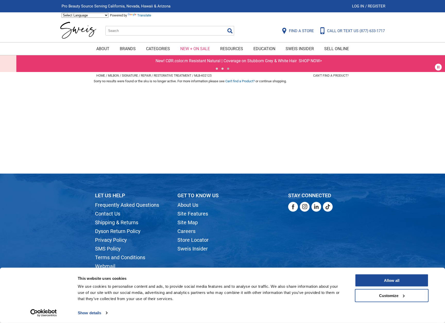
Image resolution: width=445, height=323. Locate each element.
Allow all (391, 280)
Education (264, 48)
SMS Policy (108, 249)
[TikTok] (328, 207)
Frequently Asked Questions (127, 205)
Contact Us (107, 214)
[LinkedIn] (316, 207)
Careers (186, 231)
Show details (89, 313)
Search (230, 30)
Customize (388, 295)
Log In (358, 6)
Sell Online (336, 48)
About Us (187, 205)
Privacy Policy (111, 240)
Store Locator (193, 240)
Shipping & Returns (116, 222)
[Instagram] (305, 207)
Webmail (105, 266)
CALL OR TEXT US (356, 31)
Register (376, 6)
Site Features (192, 214)
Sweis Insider (300, 48)
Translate (144, 15)
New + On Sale (195, 48)
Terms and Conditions (120, 257)
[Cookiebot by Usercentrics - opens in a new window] (43, 313)
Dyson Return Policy (117, 231)
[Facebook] (293, 207)
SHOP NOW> (294, 60)
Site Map (187, 222)
